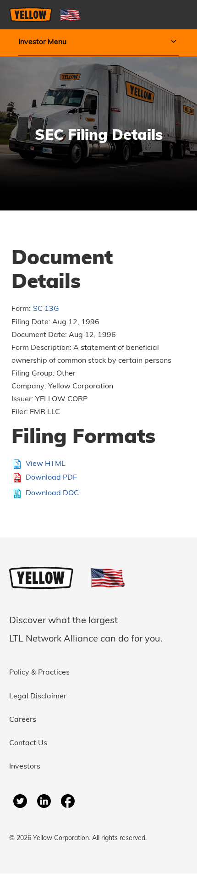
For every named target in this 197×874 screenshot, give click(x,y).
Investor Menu (42, 42)
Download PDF (51, 477)
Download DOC (52, 493)
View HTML (46, 464)
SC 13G (46, 309)
